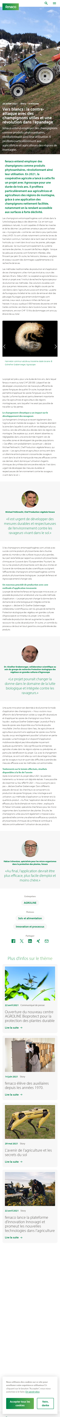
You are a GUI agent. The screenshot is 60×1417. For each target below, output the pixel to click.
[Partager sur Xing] (38, 941)
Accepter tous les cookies (20, 1403)
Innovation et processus (30, 926)
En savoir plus (33, 1391)
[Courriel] (46, 941)
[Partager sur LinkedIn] (30, 941)
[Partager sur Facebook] (13, 941)
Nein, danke (45, 1403)
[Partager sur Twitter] (22, 941)
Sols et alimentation (30, 918)
